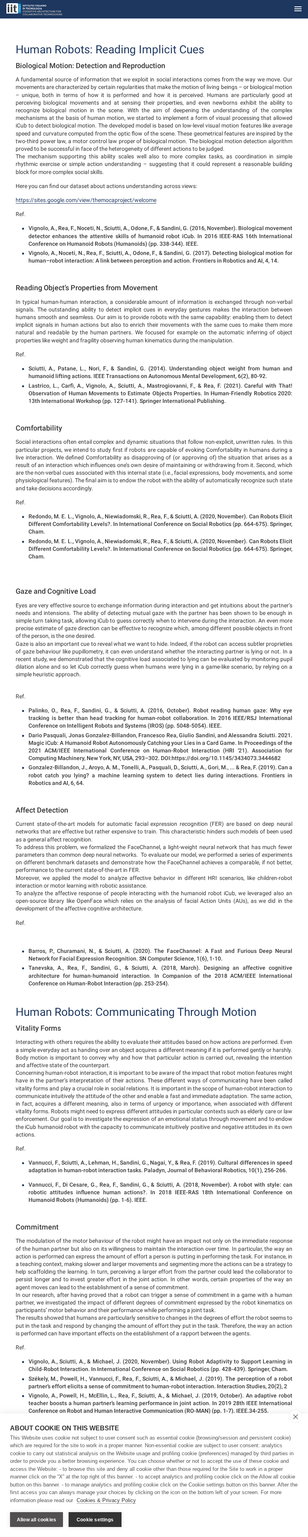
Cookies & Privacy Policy (106, 1500)
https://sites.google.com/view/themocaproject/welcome (86, 200)
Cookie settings (95, 1520)
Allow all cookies (36, 1520)
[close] (295, 1416)
